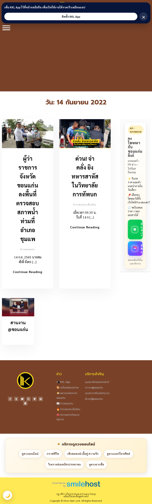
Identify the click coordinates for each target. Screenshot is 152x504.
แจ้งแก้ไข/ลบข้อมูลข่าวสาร (76, 496)
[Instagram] (28, 399)
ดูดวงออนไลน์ (30, 453)
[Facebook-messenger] (25, 403)
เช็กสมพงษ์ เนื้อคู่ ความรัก (83, 453)
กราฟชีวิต (53, 453)
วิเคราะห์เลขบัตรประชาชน (64, 464)
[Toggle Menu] (6, 28)
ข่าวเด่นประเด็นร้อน (84, 204)
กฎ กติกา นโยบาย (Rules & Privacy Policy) (76, 493)
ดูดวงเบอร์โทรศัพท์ (118, 453)
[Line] (41, 399)
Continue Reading (27, 272)
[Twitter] (34, 399)
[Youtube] (22, 399)
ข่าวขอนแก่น (27, 249)
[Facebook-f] (10, 399)
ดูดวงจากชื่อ (96, 464)
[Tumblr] (16, 399)
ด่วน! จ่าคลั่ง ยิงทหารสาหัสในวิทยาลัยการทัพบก (84, 176)
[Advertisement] (76, 61)
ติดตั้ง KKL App (71, 16)
